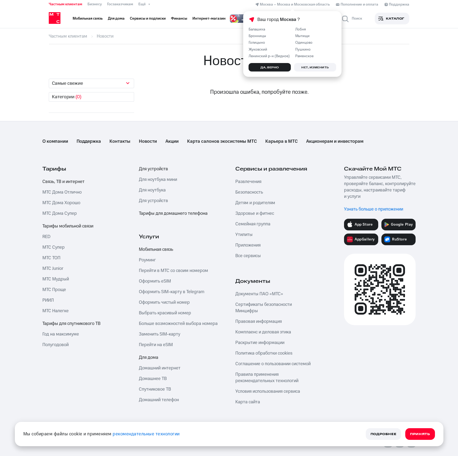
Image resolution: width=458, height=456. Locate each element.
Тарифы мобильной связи (67, 226)
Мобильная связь (156, 249)
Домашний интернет (159, 368)
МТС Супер (53, 247)
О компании (55, 141)
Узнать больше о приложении (373, 209)
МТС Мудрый (55, 279)
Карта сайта (247, 402)
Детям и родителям (255, 203)
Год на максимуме (60, 334)
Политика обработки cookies (263, 353)
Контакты (119, 141)
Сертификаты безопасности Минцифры (263, 307)
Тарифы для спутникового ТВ (71, 323)
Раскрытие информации (259, 342)
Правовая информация (258, 321)
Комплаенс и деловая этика (263, 332)
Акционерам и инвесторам (334, 141)
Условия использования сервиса (267, 391)
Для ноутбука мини (158, 179)
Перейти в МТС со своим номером (173, 270)
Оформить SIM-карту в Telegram (171, 292)
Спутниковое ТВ (155, 389)
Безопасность (249, 192)
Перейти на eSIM (156, 345)
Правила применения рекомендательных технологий (266, 377)
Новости (148, 141)
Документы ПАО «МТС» (259, 294)
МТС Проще (54, 290)
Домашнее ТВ (153, 378)
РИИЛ (48, 300)
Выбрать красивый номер (165, 313)
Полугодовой (55, 345)
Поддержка (89, 141)
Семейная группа (252, 224)
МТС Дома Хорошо (61, 203)
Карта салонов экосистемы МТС (222, 141)
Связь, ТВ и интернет (63, 181)
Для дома (148, 357)
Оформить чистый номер (164, 302)
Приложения (248, 245)
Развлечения (248, 181)
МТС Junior (52, 268)
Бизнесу (94, 4)
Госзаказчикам (120, 4)
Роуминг (147, 260)
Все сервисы (248, 256)
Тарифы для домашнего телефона (173, 213)
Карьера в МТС (281, 141)
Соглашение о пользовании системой (273, 364)
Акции (172, 141)
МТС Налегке (55, 311)
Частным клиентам (65, 4)
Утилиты (244, 234)
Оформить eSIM (155, 281)
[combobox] (91, 83)
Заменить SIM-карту (159, 334)
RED (46, 237)
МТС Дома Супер (59, 213)
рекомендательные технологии (146, 434)
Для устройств (153, 169)
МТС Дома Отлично (62, 192)
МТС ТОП (51, 258)
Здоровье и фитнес (254, 213)
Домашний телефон (159, 400)
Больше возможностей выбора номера (178, 323)
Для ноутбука (152, 190)
